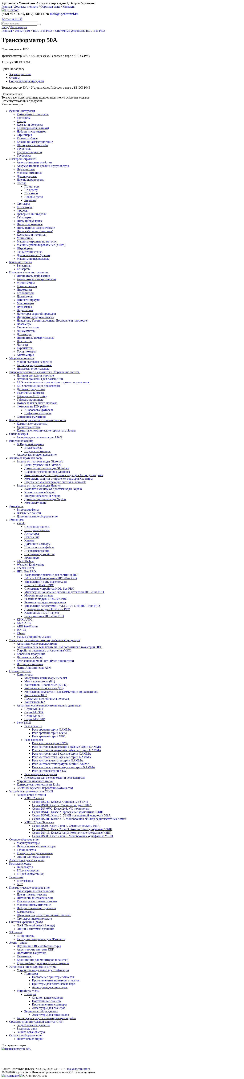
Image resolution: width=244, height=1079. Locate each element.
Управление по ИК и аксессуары (45, 581)
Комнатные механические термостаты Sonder (46, 430)
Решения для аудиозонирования (45, 602)
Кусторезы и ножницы (31, 234)
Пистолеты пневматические (35, 898)
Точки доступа (26, 849)
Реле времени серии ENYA (49, 733)
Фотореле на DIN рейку (32, 406)
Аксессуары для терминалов (50, 1014)
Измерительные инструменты (28, 272)
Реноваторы (24, 207)
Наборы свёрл (33, 196)
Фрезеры (22, 210)
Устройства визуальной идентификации (43, 970)
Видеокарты (25, 867)
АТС (20, 884)
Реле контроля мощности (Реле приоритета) (45, 660)
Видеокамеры (33, 447)
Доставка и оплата (26, 6)
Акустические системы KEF (35, 949)
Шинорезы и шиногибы (32, 145)
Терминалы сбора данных (41, 1011)
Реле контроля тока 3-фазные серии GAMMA (61, 757)
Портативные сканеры (46, 1001)
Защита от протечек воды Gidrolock (40, 461)
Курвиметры (25, 348)
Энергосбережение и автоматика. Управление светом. (44, 372)
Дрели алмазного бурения (33, 255)
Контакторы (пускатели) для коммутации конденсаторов (61, 691)
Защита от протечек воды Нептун (39, 485)
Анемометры (25, 354)
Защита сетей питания (31, 794)
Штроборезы (25, 248)
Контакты (69, 6)
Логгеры (22, 344)
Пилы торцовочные (30, 224)
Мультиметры (26, 282)
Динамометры (26, 330)
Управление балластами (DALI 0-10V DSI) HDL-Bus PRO (62, 605)
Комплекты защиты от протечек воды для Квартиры (58, 478)
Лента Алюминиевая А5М (34, 667)
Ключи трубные (27, 138)
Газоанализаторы (28, 327)
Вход (5, 27)
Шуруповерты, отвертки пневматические (44, 915)
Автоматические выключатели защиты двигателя (49, 705)
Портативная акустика (31, 953)
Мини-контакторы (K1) (39, 681)
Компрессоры (26, 911)
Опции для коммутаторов (33, 856)
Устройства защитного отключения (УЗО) (44, 650)
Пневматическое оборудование (29, 887)
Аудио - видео (18, 942)
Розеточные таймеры (30, 392)
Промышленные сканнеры (49, 1004)
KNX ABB (24, 623)
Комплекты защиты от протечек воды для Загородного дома (63, 475)
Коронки (30, 200)
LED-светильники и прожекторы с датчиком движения (53, 382)
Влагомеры (24, 324)
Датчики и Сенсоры (37, 544)
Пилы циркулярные (30, 220)
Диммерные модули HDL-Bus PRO (47, 609)
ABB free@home (27, 626)
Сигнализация (18, 434)
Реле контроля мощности (40, 774)
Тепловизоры (25, 293)
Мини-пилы (25, 238)
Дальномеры (25, 296)
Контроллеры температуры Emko (38, 784)
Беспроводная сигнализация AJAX (39, 437)
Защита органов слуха (31, 1032)
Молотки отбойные (29, 172)
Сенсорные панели (36, 526)
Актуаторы (31, 533)
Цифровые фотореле (37, 413)
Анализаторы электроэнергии (36, 279)
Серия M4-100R (34, 719)
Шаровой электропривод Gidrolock (47, 471)
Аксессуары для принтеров (49, 987)
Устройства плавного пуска (35, 781)
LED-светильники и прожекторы (38, 385)
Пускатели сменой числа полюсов (46, 698)
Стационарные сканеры (47, 997)
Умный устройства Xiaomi (34, 636)
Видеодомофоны (28, 509)
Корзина (12, 19)
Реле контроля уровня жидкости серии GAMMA (63, 767)
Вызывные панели (29, 513)
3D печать (15, 932)
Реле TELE (24, 722)
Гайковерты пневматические (35, 891)
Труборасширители (29, 152)
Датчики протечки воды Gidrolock (46, 468)
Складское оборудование (25, 1035)
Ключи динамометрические (35, 141)
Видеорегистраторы (37, 451)
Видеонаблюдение (21, 440)
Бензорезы (23, 269)
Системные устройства (39, 554)
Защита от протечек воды (25, 458)
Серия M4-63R (33, 715)
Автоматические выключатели (37, 643)
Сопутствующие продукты (26, 81)
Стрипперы (24, 135)
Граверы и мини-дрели (32, 214)
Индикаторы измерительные (35, 337)
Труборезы (24, 155)
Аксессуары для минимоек (34, 365)
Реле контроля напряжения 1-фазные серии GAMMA (66, 746)
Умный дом (22, 30)
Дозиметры (24, 334)
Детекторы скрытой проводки (36, 313)
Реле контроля (33, 739)
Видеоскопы (25, 310)
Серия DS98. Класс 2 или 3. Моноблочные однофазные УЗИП (72, 836)
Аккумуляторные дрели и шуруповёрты (43, 165)
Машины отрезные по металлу (37, 241)
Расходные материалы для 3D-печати (41, 939)
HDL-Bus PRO (42, 30)
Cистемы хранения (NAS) (26, 922)
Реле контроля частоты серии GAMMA (57, 760)
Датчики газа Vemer (30, 657)
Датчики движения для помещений (40, 379)
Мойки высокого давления (34, 361)
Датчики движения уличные (35, 375)
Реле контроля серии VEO (49, 770)
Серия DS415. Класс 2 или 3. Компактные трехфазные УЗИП (72, 832)
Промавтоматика (20, 671)
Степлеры (23, 203)
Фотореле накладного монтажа (37, 403)
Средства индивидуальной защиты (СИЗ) (36, 1021)
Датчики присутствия (31, 389)
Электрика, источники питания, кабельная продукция (44, 640)
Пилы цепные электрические (36, 227)
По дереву (31, 190)
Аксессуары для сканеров (48, 1007)
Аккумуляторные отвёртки (34, 162)
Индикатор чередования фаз (35, 317)
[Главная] (10, 10)
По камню (31, 193)
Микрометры (25, 303)
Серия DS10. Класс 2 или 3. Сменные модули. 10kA (66, 825)
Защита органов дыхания (33, 1025)
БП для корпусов (28, 870)
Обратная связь (50, 6)
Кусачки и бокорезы (30, 124)
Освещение (31, 537)
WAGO (21, 629)
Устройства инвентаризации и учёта (32, 966)
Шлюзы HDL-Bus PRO (39, 585)
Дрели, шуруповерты (30, 179)
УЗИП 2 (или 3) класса (39, 822)
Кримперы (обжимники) (33, 128)
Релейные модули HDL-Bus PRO (45, 599)
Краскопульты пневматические (37, 901)
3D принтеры (25, 935)
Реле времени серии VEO (48, 736)
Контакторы (25, 674)
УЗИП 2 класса (34, 798)
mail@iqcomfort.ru (64, 14)
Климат (29, 540)
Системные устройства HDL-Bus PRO (80, 30)
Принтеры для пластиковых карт (53, 983)
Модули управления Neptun (42, 495)
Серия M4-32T (33, 708)
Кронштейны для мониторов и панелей (42, 959)
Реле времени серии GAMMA (51, 729)
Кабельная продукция (31, 653)
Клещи (21, 121)
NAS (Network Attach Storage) (36, 925)
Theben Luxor (25, 568)
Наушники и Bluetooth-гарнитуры (39, 946)
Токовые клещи (27, 286)
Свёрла (21, 183)
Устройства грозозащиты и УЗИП (31, 791)
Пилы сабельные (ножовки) (35, 231)
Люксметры (24, 341)
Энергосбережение (36, 550)
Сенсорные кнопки (37, 530)
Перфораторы (26, 169)
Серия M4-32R (33, 712)
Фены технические (29, 251)
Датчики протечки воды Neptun (45, 499)
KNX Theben (25, 561)
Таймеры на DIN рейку (32, 396)
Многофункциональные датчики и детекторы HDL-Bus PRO (64, 592)
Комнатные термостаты (32, 423)
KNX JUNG (24, 619)
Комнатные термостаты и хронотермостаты (37, 420)
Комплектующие (35, 502)
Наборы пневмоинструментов (36, 908)
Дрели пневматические (32, 894)
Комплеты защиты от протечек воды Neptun (53, 489)
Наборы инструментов (31, 131)
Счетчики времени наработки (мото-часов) (45, 788)
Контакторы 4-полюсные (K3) (43, 688)
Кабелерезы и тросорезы (33, 114)
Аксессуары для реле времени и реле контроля (54, 777)
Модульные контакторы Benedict (45, 678)
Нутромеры (24, 306)
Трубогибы (24, 148)
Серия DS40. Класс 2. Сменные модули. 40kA (62, 805)
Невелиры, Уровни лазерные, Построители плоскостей (52, 320)
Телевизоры (24, 956)
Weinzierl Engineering (30, 564)
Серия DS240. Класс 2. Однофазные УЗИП (60, 801)
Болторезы (23, 117)
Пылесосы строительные (33, 368)
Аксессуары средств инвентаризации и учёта (46, 1018)
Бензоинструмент (20, 262)
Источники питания (30, 664)
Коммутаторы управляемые (35, 853)
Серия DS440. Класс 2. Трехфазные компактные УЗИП (67, 812)
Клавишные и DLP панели (41, 612)
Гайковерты (24, 217)
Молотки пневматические (34, 904)
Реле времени (33, 726)
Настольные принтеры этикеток (53, 977)
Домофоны (16, 506)
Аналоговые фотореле (38, 409)
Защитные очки (27, 1028)
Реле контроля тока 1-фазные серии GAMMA (61, 753)
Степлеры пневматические (34, 918)
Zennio (21, 523)
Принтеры (31, 973)
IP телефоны (25, 880)
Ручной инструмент (22, 110)
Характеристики (20, 74)
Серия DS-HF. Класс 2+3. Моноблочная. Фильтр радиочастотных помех (79, 818)
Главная (7, 6)
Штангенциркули (28, 299)
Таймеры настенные (30, 399)
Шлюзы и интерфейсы (39, 547)
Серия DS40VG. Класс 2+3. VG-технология (60, 808)
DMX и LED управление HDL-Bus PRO (50, 578)
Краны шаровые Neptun (39, 492)
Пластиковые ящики (30, 1038)
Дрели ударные (27, 176)
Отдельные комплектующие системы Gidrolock (55, 482)
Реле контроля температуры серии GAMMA (61, 763)
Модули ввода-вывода (38, 595)
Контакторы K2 (34, 702)
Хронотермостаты (28, 427)
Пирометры (24, 289)
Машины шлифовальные (33, 258)
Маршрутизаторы (28, 843)
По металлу (31, 186)
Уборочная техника (21, 358)
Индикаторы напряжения (33, 275)
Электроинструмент (22, 159)
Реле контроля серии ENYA (50, 743)
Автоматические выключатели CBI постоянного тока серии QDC (59, 647)
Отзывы (14, 77)
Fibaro (21, 633)
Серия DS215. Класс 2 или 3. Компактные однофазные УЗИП (72, 829)
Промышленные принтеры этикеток (55, 980)
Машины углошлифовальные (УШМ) (41, 245)
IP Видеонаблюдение (30, 444)
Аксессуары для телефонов (26, 860)
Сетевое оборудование (24, 839)
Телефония (16, 877)
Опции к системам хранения (35, 928)
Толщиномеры (26, 351)
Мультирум (31, 557)
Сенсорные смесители (31, 416)
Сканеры (30, 994)
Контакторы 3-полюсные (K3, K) (45, 684)
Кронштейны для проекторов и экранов (43, 963)
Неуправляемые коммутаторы (36, 846)
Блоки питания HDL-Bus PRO (44, 616)
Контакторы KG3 (35, 695)
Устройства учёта (28, 990)
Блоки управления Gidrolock (42, 464)
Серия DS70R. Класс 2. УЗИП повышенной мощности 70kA (71, 815)
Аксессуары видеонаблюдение (37, 454)
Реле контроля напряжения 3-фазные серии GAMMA (66, 750)
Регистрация (18, 27)
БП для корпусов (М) (30, 873)
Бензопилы (24, 265)
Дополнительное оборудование (37, 516)
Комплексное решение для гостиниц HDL (51, 574)
